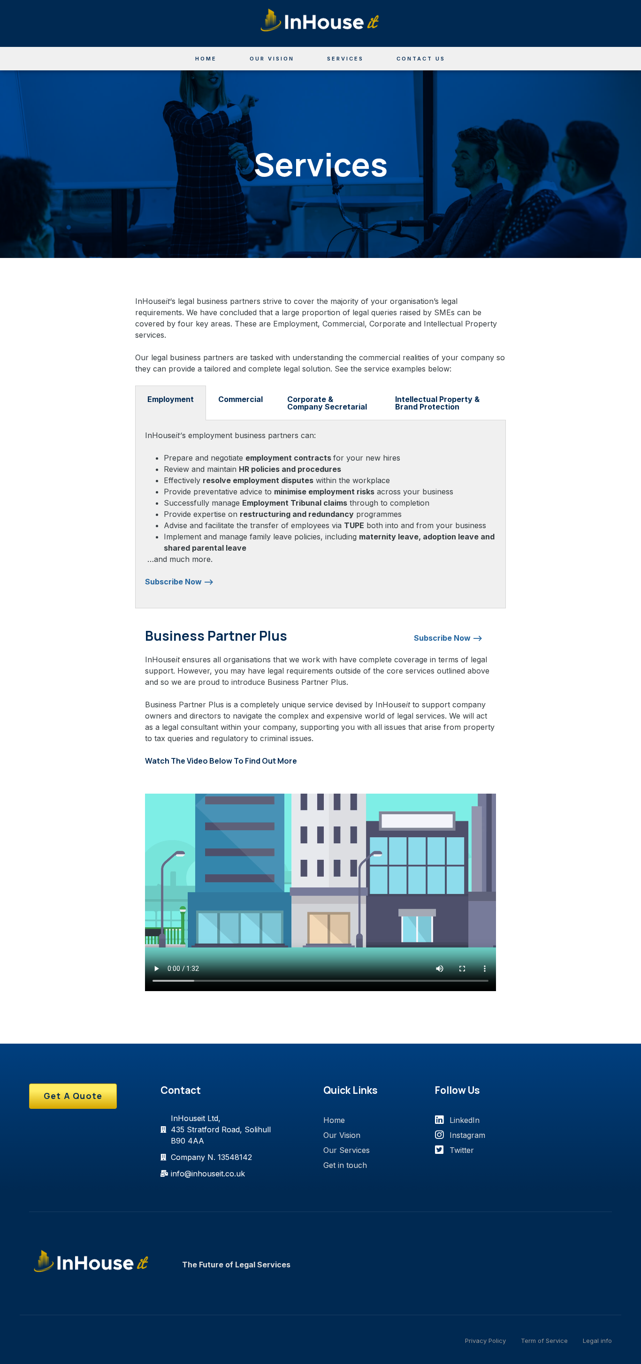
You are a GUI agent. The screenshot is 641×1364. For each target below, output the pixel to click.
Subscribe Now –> (179, 581)
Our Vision (272, 58)
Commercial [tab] (240, 399)
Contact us (421, 58)
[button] (73, 1096)
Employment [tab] (170, 399)
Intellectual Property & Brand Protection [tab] (437, 402)
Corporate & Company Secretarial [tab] (327, 402)
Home (206, 58)
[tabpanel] (320, 514)
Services (345, 58)
